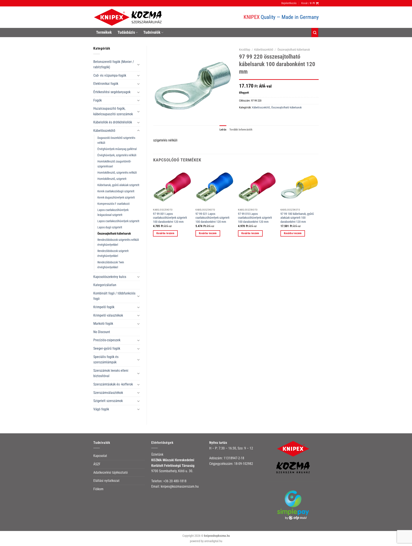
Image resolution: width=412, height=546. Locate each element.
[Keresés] (314, 32)
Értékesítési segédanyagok (111, 92)
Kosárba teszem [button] (165, 233)
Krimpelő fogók (103, 307)
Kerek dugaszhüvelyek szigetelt (116, 197)
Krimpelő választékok (108, 315)
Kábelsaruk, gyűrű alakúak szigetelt (118, 185)
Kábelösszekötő (104, 131)
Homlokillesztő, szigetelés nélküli (117, 172)
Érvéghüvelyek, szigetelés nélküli (116, 155)
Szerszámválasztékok (108, 393)
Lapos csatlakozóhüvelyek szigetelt (118, 221)
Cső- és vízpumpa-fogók (109, 75)
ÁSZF (96, 464)
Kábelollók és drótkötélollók (112, 122)
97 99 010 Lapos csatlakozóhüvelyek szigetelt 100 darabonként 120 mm (255, 218)
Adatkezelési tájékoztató (110, 472)
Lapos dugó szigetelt (109, 227)
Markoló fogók (103, 324)
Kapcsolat (100, 456)
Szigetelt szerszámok (108, 401)
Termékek (104, 32)
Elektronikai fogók (105, 84)
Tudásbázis (126, 32)
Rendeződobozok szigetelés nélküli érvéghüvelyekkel (118, 242)
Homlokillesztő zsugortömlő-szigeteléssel (114, 164)
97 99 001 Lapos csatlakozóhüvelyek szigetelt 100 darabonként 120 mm (170, 218)
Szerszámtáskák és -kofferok (113, 384)
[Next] (318, 205)
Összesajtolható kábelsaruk (114, 233)
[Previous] (153, 205)
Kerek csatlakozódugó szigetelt (115, 191)
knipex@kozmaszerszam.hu (180, 486)
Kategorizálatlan (104, 285)
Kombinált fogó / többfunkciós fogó (114, 296)
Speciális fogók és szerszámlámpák (105, 359)
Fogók (97, 100)
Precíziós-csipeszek (106, 340)
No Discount (101, 332)
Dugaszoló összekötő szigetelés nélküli (116, 140)
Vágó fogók (101, 409)
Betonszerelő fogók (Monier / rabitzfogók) (113, 64)
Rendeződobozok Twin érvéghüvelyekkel (110, 265)
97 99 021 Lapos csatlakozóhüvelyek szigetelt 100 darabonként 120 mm (212, 218)
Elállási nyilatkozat (106, 481)
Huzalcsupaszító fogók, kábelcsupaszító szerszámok (113, 111)
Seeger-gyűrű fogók (106, 348)
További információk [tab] (240, 129)
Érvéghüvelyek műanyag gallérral (117, 149)
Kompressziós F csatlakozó (113, 204)
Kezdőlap (244, 49)
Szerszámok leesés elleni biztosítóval (110, 373)
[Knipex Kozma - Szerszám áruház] (128, 17)
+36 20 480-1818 (174, 481)
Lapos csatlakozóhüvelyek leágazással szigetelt (113, 212)
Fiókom (98, 489)
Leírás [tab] (223, 129)
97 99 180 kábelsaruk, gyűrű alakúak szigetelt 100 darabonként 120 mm (297, 218)
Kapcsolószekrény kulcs (109, 277)
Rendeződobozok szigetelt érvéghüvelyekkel (113, 253)
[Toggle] (138, 64)
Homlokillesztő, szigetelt (111, 179)
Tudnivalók (152, 32)
